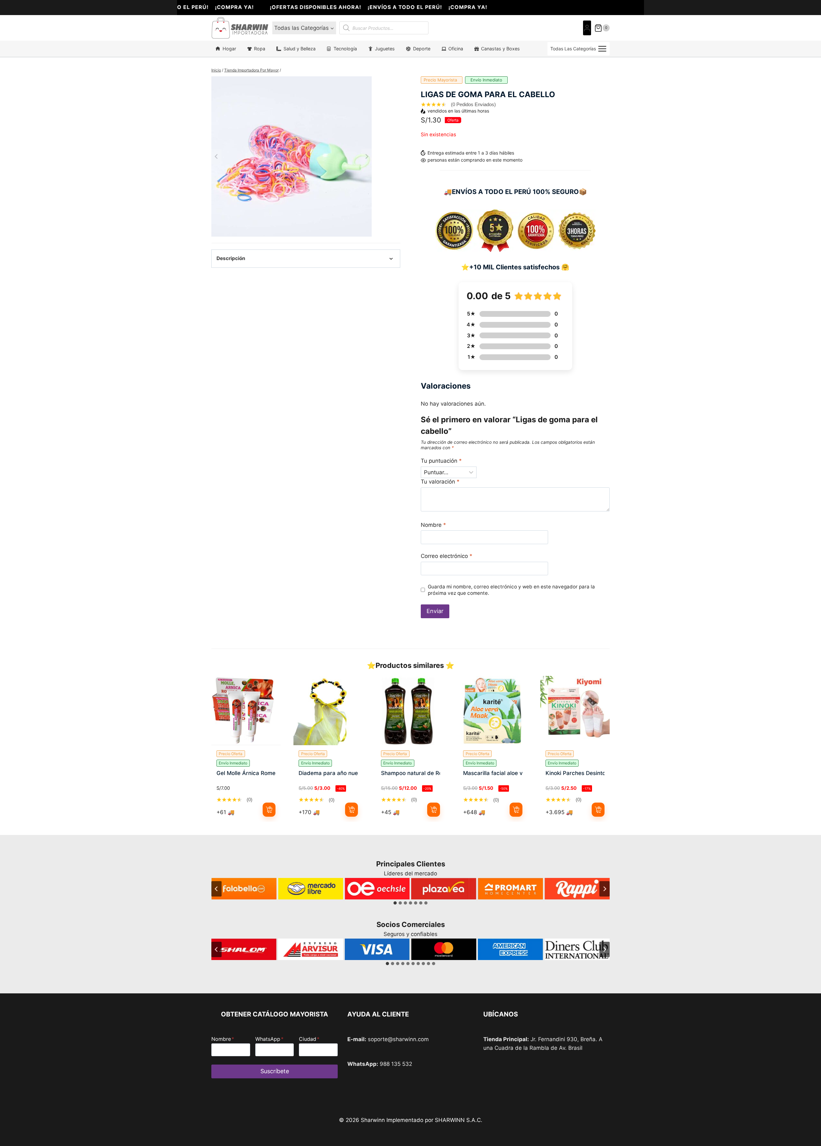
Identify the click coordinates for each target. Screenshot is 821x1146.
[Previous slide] (216, 156)
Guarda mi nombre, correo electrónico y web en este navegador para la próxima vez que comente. (511, 590)
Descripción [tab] (230, 258)
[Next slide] (366, 156)
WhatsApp (269, 1039)
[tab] (395, 903)
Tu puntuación (441, 461)
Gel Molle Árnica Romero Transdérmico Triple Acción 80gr (245, 773)
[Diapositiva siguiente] (604, 889)
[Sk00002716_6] (291, 156)
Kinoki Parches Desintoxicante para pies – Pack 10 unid (575, 773)
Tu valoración (440, 481)
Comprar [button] (269, 810)
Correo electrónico (446, 556)
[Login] (587, 28)
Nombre (433, 525)
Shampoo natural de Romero (410, 773)
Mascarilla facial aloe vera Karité (492, 773)
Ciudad (309, 1039)
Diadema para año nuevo (328, 773)
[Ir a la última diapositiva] (216, 889)
